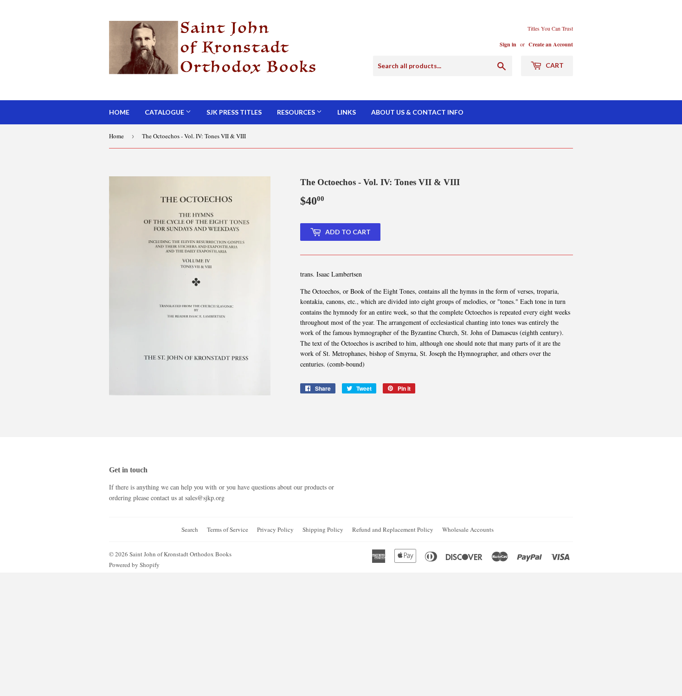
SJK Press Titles (234, 112)
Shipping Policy (322, 529)
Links (346, 112)
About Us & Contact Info (417, 112)
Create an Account (550, 44)
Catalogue (165, 112)
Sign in (508, 44)
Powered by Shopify (134, 565)
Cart (554, 65)
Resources (296, 112)
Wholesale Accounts (468, 529)
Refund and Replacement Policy (392, 529)
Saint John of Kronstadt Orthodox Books (180, 554)
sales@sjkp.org (205, 497)
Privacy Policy (275, 529)
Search (189, 529)
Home (119, 112)
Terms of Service (227, 529)
